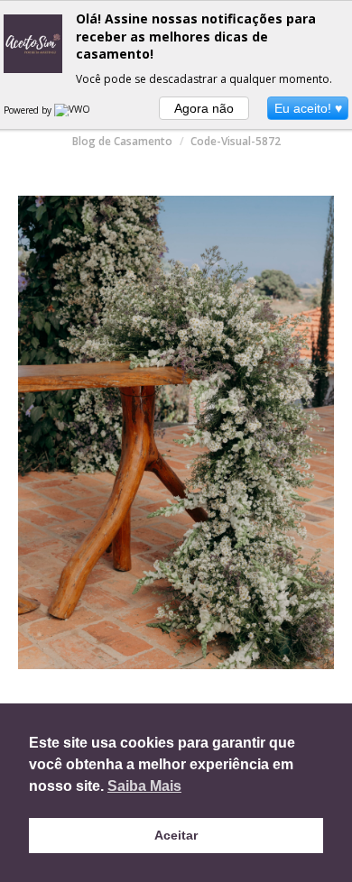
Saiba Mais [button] (144, 786)
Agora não (204, 108)
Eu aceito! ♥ (308, 108)
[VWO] (73, 110)
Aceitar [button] (176, 835)
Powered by (29, 110)
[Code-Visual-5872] (176, 432)
